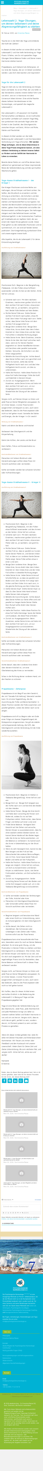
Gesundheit (36, 29)
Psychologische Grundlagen (20, 1308)
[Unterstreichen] (8, 1213)
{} (25, 1212)
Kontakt (5, 1343)
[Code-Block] (20, 1213)
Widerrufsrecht (7, 1360)
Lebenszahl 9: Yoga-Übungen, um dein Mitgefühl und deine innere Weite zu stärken (20, 1183)
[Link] (22, 1213)
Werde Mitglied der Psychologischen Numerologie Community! (19, 1347)
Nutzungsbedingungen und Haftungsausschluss (18, 1355)
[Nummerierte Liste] (13, 1213)
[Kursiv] (6, 1213)
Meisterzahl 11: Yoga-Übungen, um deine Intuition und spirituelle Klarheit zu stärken (19, 1159)
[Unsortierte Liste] (15, 1213)
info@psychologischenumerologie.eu (14, 1321)
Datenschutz (7, 1358)
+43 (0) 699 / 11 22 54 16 (11, 1387)
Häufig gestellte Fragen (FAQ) (12, 1350)
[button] (4, 1080)
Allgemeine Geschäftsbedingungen (14, 1363)
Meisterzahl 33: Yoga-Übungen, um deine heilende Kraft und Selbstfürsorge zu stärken (20, 1110)
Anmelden (37, 1199)
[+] (27, 1212)
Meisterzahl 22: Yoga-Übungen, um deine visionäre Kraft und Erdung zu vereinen (21, 1134)
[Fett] (3, 1213)
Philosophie (6, 1335)
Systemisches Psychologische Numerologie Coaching (20, 1310)
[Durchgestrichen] (10, 1213)
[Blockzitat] (18, 1213)
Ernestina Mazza (23, 33)
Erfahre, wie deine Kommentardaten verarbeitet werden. (20, 1219)
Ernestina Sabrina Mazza (10, 1338)
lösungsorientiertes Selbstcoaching (16, 1312)
